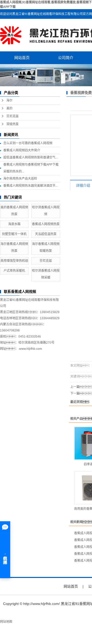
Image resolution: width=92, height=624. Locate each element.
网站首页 (22, 57)
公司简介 (65, 57)
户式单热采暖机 (14, 270)
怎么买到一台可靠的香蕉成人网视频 (27, 143)
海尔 (9, 100)
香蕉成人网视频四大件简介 (21, 150)
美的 (9, 108)
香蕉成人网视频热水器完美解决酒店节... (30, 185)
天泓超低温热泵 (45, 234)
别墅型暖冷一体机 (14, 234)
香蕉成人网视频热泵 (46, 224)
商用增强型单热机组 (14, 261)
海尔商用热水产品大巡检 (20, 178)
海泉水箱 (14, 224)
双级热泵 (12, 124)
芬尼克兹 (12, 116)
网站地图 (6, 621)
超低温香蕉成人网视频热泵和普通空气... (30, 157)
